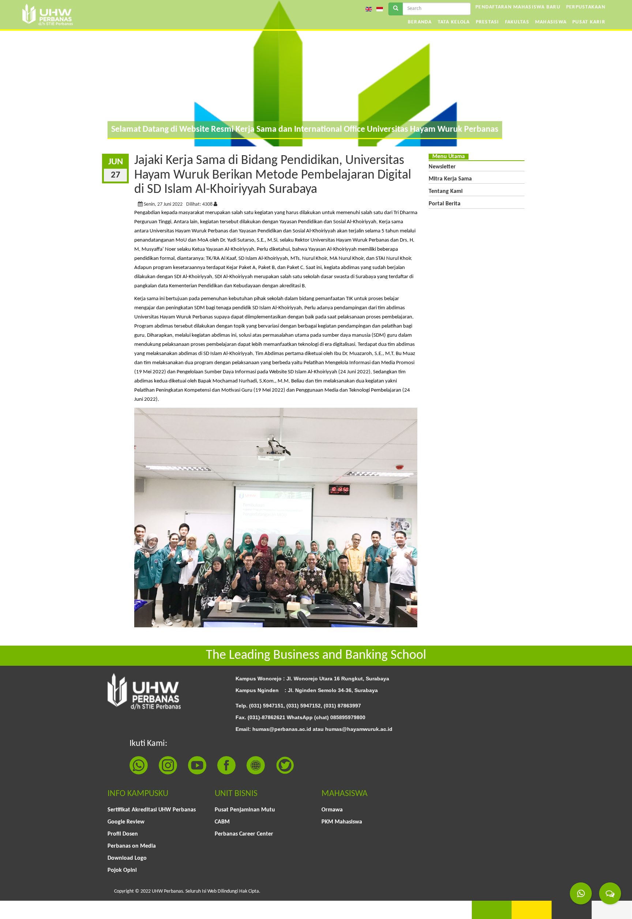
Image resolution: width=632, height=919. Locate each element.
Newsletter (442, 167)
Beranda (420, 22)
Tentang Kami (446, 191)
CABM (222, 822)
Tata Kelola (454, 22)
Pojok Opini (122, 870)
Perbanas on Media (132, 846)
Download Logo (127, 858)
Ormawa (332, 810)
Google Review (126, 822)
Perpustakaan (585, 7)
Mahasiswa (551, 22)
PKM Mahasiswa (341, 822)
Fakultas (517, 22)
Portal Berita (444, 204)
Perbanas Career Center (244, 834)
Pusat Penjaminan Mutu (245, 810)
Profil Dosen (123, 834)
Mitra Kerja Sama (450, 179)
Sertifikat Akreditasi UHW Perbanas (152, 810)
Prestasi (487, 22)
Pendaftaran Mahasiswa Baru (517, 7)
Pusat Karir (588, 22)
